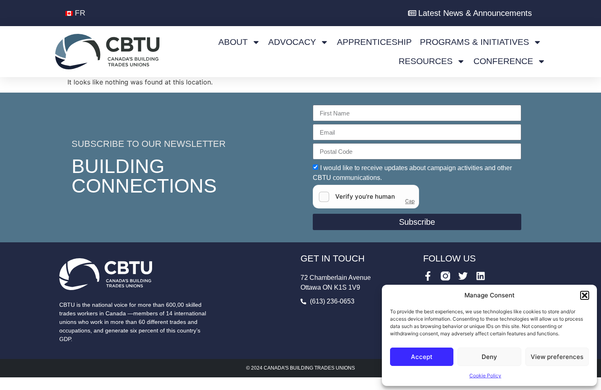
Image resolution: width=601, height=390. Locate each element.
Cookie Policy (485, 375)
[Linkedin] (480, 276)
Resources (426, 61)
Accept (422, 357)
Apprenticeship (374, 42)
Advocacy (292, 42)
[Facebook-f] (428, 276)
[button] (585, 295)
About (233, 42)
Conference (503, 61)
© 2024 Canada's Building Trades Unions (300, 368)
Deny (489, 357)
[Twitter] (463, 276)
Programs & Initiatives (474, 42)
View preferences (557, 357)
